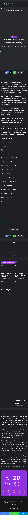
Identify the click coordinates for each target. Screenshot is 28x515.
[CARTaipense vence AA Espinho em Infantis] (21, 340)
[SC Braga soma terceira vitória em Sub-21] (21, 268)
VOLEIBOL (14, 36)
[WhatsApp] (14, 72)
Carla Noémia (21, 46)
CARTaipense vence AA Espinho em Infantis (21, 401)
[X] (10, 72)
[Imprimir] (21, 72)
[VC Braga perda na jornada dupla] (7, 284)
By (17, 504)
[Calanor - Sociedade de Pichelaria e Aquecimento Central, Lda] (14, 21)
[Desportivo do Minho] (10, 4)
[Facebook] (6, 72)
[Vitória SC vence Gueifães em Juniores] (7, 268)
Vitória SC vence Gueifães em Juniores (6, 275)
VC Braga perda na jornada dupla (6, 290)
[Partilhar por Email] (17, 72)
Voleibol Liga (14, 229)
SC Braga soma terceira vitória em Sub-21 (20, 275)
